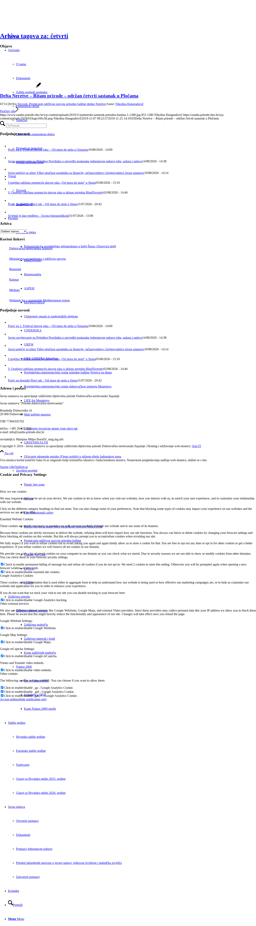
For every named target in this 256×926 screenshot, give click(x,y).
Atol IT (196, 446)
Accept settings (9, 699)
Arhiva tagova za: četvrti (34, 35)
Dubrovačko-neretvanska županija (30, 248)
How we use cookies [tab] (13, 491)
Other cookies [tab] (9, 673)
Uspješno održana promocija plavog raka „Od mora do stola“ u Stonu (52, 182)
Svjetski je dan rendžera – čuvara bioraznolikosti (38, 215)
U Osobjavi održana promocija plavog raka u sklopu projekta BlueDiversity (55, 192)
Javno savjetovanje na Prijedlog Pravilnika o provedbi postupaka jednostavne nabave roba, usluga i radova (75, 161)
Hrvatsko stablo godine (30, 736)
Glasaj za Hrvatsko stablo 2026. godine (41, 792)
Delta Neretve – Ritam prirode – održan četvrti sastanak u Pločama (69, 95)
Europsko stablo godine (31, 750)
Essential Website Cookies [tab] (16, 519)
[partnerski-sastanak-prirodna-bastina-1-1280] (20, 87)
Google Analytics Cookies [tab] (16, 575)
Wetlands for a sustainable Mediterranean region (39, 300)
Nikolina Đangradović (129, 104)
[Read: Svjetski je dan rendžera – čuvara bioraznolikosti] (11, 212)
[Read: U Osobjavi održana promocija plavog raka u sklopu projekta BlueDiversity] (10, 189)
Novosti (22, 104)
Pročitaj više (7, 111)
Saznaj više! (7, 467)
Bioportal (15, 269)
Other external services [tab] (14, 603)
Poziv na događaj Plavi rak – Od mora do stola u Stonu (42, 204)
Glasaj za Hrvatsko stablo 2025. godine (41, 778)
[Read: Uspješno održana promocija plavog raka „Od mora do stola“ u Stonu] (10, 179)
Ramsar (14, 279)
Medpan (14, 290)
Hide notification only (33, 699)
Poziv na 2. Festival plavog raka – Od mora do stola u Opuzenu (48, 149)
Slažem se (21, 467)
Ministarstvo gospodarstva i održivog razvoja (37, 258)
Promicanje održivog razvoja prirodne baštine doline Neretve (67, 104)
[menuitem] (140, 457)
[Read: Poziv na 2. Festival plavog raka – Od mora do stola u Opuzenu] (11, 146)
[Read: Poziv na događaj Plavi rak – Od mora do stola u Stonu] (11, 200)
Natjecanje (22, 764)
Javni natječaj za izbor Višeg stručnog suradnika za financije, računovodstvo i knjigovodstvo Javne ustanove (76, 173)
